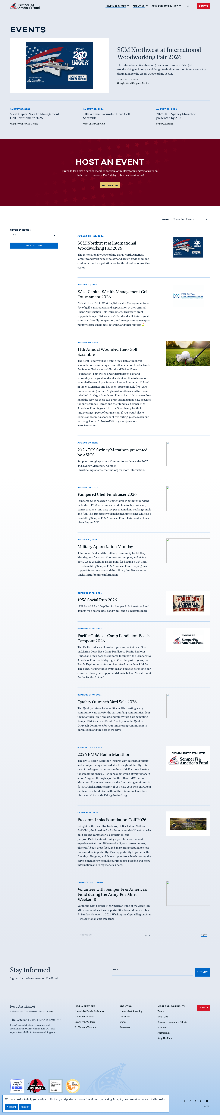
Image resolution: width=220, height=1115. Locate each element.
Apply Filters (34, 245)
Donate (203, 6)
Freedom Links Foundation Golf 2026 (112, 819)
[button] (188, 6)
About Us (139, 6)
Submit (202, 972)
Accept (11, 1107)
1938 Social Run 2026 (97, 600)
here (51, 1011)
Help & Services (116, 6)
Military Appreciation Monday (105, 546)
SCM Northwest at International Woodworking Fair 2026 (107, 245)
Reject (25, 1107)
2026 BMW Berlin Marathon (104, 754)
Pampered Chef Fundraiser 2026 (107, 494)
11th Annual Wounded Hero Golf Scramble (108, 352)
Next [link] (204, 935)
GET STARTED (110, 185)
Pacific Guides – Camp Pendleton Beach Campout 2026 (114, 638)
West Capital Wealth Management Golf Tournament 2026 (113, 294)
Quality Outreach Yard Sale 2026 (107, 701)
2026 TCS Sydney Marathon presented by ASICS (113, 452)
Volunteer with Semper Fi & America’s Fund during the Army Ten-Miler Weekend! (112, 894)
